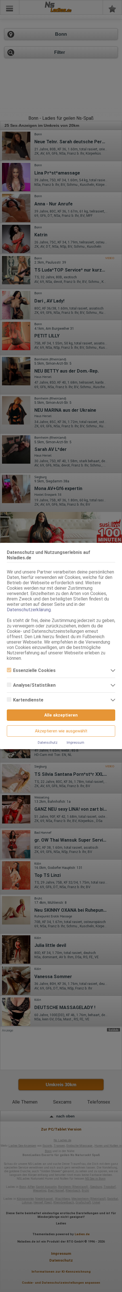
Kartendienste (28, 700)
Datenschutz (48, 743)
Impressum (75, 743)
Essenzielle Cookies (34, 670)
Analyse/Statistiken (34, 685)
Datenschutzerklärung (29, 609)
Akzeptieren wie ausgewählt (61, 731)
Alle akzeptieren (61, 715)
